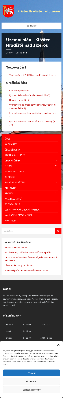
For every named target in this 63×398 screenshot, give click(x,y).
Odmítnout (31, 381)
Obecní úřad (21, 52)
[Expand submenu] (56, 160)
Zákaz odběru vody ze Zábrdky (19, 265)
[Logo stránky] (31, 16)
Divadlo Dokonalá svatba (16, 247)
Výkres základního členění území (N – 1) (29, 95)
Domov (9, 52)
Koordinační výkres (19, 90)
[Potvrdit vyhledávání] (58, 231)
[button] (58, 344)
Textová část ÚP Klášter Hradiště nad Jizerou (32, 75)
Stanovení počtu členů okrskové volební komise (26, 270)
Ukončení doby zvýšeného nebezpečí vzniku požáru (28, 252)
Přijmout (32, 372)
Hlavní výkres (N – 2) (19, 99)
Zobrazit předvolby (31, 389)
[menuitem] (31, 139)
